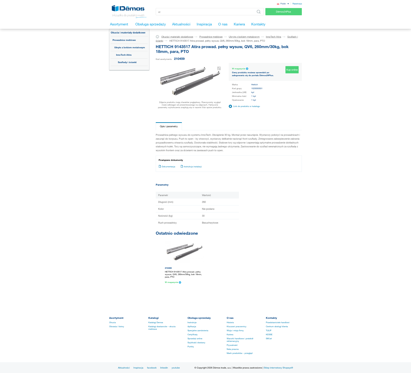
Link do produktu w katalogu (246, 106)
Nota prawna (233, 349)
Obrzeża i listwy (116, 326)
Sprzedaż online (195, 338)
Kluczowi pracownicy (236, 326)
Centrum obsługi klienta (277, 326)
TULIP (268, 330)
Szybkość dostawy (196, 342)
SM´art (269, 338)
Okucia (112, 322)
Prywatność (232, 345)
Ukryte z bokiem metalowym (129, 47)
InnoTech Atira (123, 54)
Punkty (191, 346)
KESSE (269, 334)
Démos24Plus (283, 11)
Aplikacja (192, 326)
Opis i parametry (169, 126)
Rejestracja (297, 3)
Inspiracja (138, 367)
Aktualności (124, 367)
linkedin (164, 367)
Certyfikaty (193, 334)
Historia (230, 322)
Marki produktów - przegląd (240, 353)
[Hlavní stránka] (158, 36)
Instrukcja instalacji (193, 166)
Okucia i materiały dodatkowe (128, 32)
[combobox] (283, 3)
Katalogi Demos (155, 322)
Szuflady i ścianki (127, 62)
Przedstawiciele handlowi (277, 322)
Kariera (230, 334)
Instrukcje (192, 322)
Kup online (292, 69)
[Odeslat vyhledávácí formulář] (258, 11)
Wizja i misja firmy (235, 330)
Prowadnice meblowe (124, 40)
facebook (152, 367)
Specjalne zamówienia (198, 330)
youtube (176, 367)
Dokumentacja (168, 166)
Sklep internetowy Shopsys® (278, 367)
